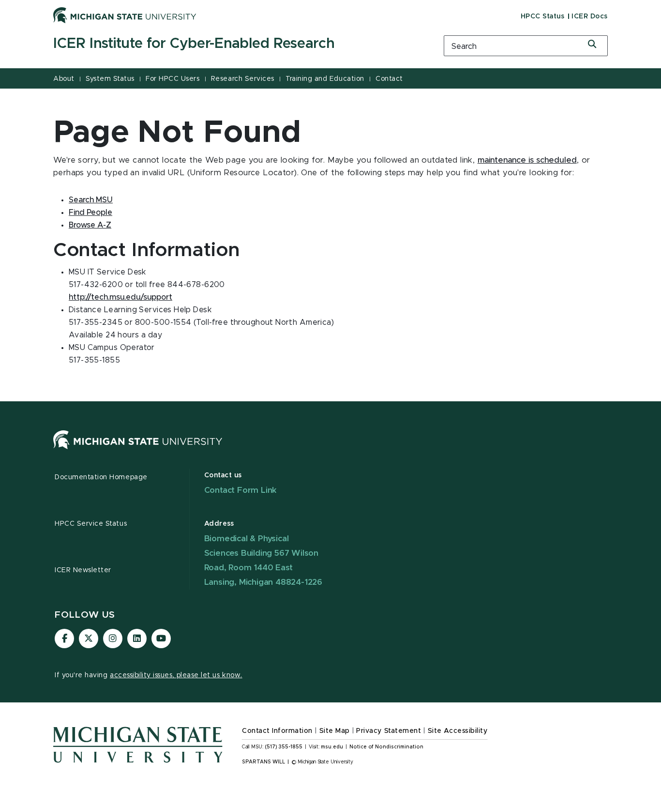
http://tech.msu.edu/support (120, 297)
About (64, 79)
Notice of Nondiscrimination (386, 747)
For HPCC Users (172, 79)
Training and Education (324, 79)
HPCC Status (543, 16)
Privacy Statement (388, 731)
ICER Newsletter (83, 570)
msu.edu (332, 747)
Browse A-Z (90, 225)
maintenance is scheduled (527, 160)
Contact (389, 79)
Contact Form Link (240, 490)
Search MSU (91, 200)
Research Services (242, 79)
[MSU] (138, 449)
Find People (90, 212)
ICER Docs (589, 16)
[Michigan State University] (124, 15)
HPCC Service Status (91, 523)
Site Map (334, 731)
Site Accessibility (458, 731)
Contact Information (277, 731)
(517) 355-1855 (284, 747)
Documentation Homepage (101, 477)
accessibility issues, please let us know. (176, 675)
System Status (110, 79)
